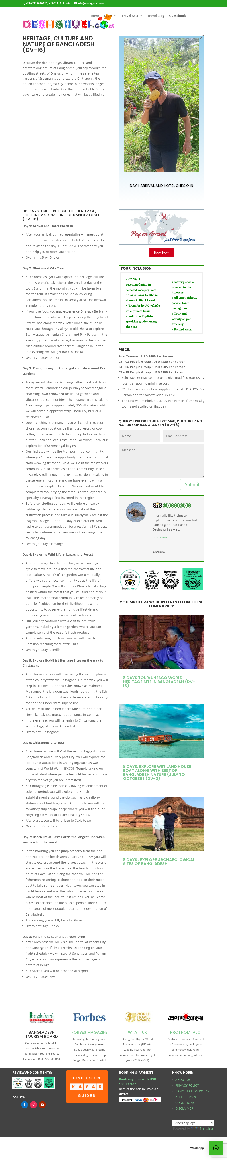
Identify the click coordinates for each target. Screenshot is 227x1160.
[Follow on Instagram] (33, 1104)
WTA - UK (137, 1032)
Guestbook (177, 16)
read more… (161, 537)
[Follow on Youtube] (42, 1104)
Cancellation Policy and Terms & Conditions (192, 1097)
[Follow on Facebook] (24, 1104)
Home (94, 16)
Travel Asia (130, 16)
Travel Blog (155, 16)
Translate (206, 1128)
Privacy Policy (187, 1085)
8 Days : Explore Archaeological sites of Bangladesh (159, 861)
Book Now (161, 252)
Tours (108, 16)
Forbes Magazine (90, 1032)
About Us (183, 1079)
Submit (192, 484)
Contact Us (98, 26)
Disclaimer (184, 1108)
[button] (216, 1148)
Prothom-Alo (185, 1032)
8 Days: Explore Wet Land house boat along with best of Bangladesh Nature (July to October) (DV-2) (157, 772)
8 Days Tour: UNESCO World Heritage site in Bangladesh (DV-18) (159, 681)
